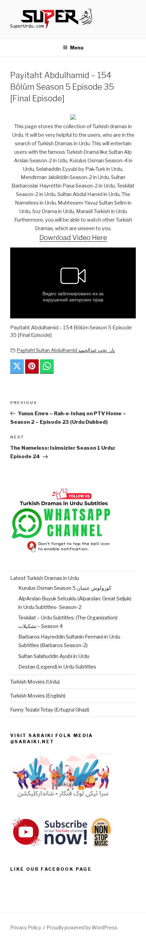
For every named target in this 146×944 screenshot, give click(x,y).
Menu (77, 47)
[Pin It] (32, 366)
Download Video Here (73, 238)
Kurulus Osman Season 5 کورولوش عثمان (64, 588)
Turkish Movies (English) (38, 696)
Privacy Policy (25, 927)
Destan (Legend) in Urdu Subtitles (57, 667)
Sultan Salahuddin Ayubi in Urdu (53, 656)
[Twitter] (17, 366)
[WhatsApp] (47, 366)
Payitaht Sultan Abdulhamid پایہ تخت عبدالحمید (66, 350)
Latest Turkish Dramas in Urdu (44, 578)
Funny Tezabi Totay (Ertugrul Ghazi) (49, 710)
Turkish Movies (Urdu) (35, 682)
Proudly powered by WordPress (82, 927)
